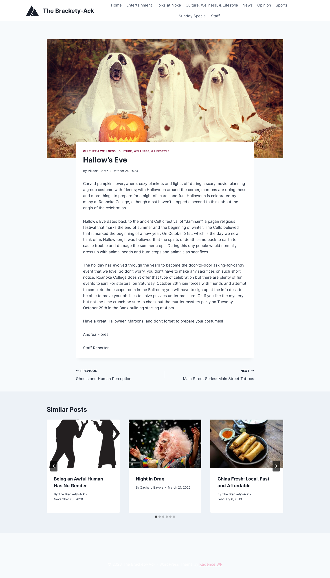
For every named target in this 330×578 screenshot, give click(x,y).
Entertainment (139, 5)
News (247, 5)
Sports (282, 5)
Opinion (264, 5)
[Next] (276, 466)
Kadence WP (210, 564)
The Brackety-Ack (71, 494)
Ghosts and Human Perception (103, 375)
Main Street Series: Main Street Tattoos (218, 375)
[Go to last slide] (53, 466)
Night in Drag (150, 479)
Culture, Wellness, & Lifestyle (212, 5)
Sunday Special (193, 16)
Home (116, 5)
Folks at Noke (168, 5)
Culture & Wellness (99, 151)
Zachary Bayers (151, 487)
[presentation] (83, 444)
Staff (215, 16)
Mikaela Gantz (98, 171)
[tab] (156, 517)
